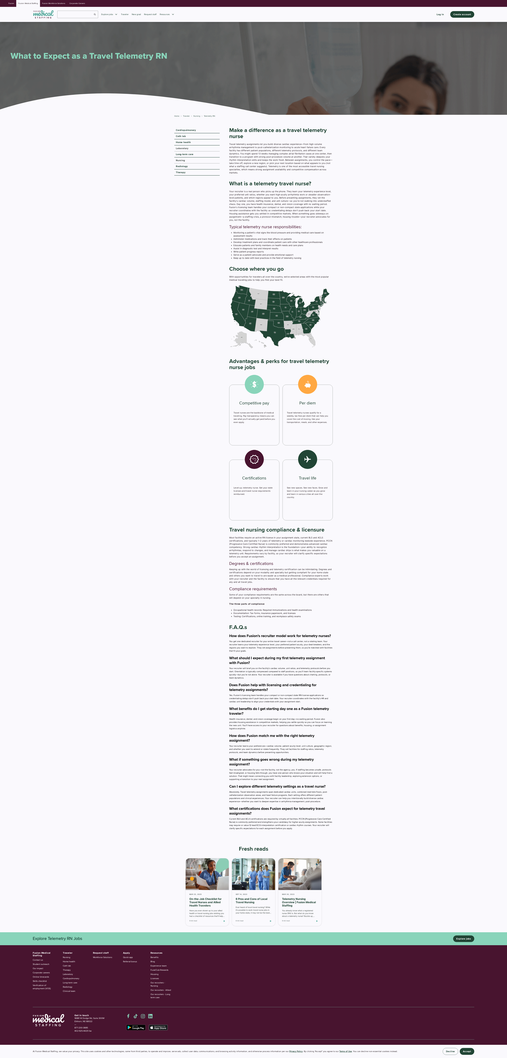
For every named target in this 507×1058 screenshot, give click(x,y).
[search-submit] (95, 14)
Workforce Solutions (102, 957)
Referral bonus (130, 961)
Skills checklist (40, 981)
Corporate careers (41, 972)
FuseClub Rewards (159, 970)
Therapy (181, 172)
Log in (440, 14)
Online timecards (41, 977)
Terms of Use (345, 1051)
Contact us (38, 960)
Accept (467, 1051)
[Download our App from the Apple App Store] (158, 1027)
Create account (462, 14)
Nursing (196, 116)
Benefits (154, 957)
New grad (136, 14)
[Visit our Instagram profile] (143, 1016)
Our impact (38, 968)
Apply (126, 952)
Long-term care (184, 154)
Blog (153, 961)
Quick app (128, 957)
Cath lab (181, 136)
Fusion (11, 3)
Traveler (125, 14)
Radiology (182, 166)
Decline (450, 1051)
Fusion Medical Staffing (28, 3)
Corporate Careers (77, 3)
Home (176, 116)
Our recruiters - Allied (161, 990)
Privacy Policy (296, 1051)
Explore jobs (107, 14)
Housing (154, 974)
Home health (183, 142)
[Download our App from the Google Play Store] (135, 1027)
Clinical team (69, 991)
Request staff (150, 14)
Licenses (155, 978)
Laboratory (182, 148)
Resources (165, 14)
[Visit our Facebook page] (128, 1016)
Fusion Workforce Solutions (53, 3)
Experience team (159, 965)
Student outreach (41, 964)
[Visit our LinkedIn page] (150, 1016)
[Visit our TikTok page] (135, 1016)
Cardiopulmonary (186, 130)
